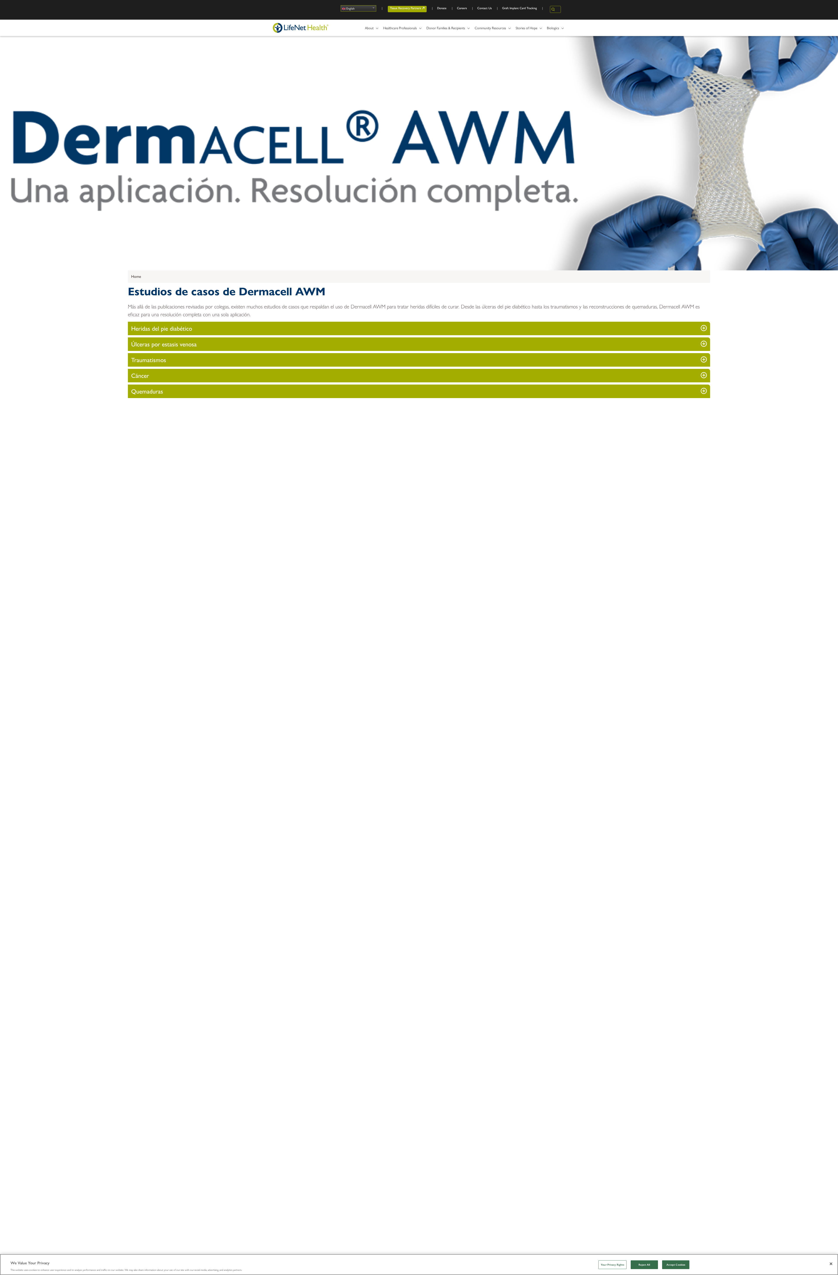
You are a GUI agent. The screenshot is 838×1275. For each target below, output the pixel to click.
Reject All (644, 1264)
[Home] (300, 28)
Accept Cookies (675, 1264)
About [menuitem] (367, 29)
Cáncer (140, 375)
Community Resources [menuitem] (488, 29)
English (350, 8)
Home (136, 276)
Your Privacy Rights (612, 1264)
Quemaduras (147, 391)
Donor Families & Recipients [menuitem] (444, 29)
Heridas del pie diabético (161, 328)
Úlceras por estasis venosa (164, 344)
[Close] (831, 1263)
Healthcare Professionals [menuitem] (398, 29)
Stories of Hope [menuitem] (524, 29)
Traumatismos (148, 360)
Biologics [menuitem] (551, 29)
